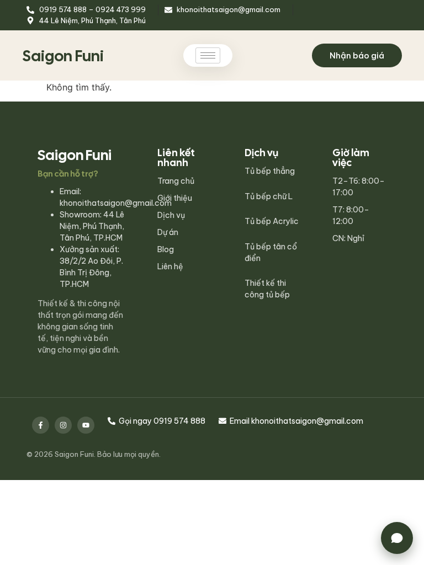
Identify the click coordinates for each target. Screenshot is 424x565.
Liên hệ (170, 266)
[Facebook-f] (40, 425)
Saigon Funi (63, 56)
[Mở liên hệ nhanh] (397, 538)
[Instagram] (63, 425)
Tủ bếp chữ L (269, 196)
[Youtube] (85, 425)
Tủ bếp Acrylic (272, 221)
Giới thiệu (174, 198)
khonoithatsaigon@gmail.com (116, 203)
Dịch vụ (171, 215)
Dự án (167, 232)
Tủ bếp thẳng (270, 171)
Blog (165, 249)
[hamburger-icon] (207, 55)
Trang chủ (175, 181)
